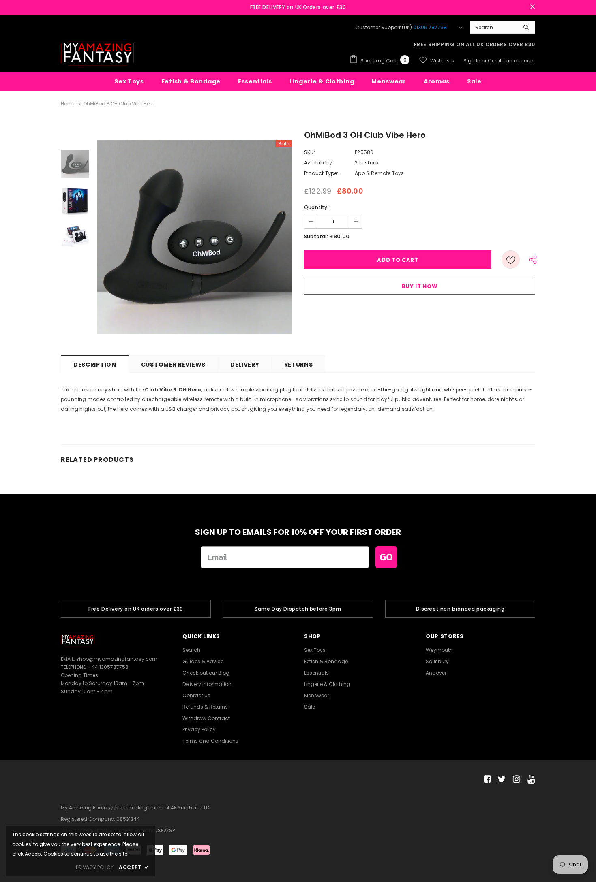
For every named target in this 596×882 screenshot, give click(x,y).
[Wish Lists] (511, 259)
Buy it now (420, 286)
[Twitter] (500, 780)
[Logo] (97, 53)
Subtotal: (316, 236)
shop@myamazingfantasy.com (116, 659)
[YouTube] (530, 780)
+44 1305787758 (108, 667)
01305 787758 (430, 27)
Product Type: (321, 173)
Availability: (319, 162)
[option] (194, 237)
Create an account (511, 60)
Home (68, 103)
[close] (532, 7)
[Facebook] (486, 780)
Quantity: (316, 207)
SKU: (309, 152)
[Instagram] (515, 780)
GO (386, 557)
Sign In (472, 60)
